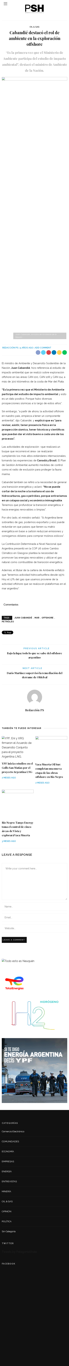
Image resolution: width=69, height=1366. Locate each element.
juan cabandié (23, 618)
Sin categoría (9, 1231)
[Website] (34, 718)
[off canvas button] (5, 3)
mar (36, 618)
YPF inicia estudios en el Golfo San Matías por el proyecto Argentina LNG (17, 768)
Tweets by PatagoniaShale (19, 1251)
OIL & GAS (34, 27)
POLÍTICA (7, 1221)
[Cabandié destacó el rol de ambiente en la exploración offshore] (34, 208)
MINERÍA (6, 1191)
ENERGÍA (7, 1171)
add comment (43, 347)
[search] (63, 3)
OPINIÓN (6, 1211)
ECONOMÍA (8, 1151)
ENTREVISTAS (9, 1181)
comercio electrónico (13, 1131)
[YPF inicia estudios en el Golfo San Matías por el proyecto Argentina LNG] (18, 747)
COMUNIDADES (10, 1141)
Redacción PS (10, 347)
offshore (47, 618)
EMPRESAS (8, 1161)
